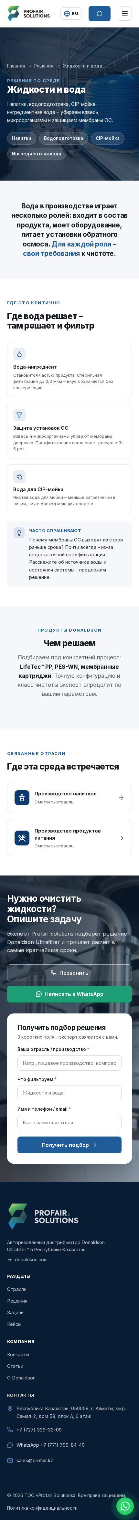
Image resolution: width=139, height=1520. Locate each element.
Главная (16, 65)
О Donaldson (21, 1377)
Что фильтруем (37, 1079)
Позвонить (74, 973)
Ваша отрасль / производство (53, 1049)
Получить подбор (65, 1145)
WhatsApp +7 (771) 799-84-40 (50, 1445)
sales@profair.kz (34, 1460)
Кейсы (14, 1324)
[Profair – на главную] (28, 13)
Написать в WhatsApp (74, 994)
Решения (43, 65)
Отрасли (17, 1289)
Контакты (18, 1354)
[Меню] (125, 13)
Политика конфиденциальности (42, 1508)
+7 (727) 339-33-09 (39, 1429)
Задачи (15, 1312)
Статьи (15, 1366)
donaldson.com (31, 1259)
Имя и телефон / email (44, 1109)
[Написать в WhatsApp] (125, 1506)
